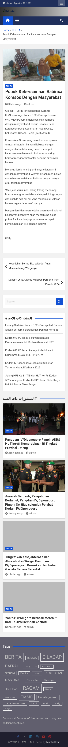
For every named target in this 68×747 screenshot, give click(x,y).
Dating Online (31, 666)
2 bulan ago (14, 627)
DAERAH (12, 666)
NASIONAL (13, 680)
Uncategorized (48, 697)
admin (30, 104)
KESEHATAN (54, 673)
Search (59, 301)
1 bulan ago (14, 574)
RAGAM (31, 688)
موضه (7, 708)
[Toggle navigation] (17, 20)
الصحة (45, 703)
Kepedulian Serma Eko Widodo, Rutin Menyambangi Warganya (30, 266)
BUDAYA (32, 658)
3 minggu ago (15, 513)
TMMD (27, 697)
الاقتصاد (34, 703)
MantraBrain (53, 742)
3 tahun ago (14, 104)
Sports (48, 689)
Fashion (24, 673)
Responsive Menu (61, 3)
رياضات (57, 703)
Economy (47, 666)
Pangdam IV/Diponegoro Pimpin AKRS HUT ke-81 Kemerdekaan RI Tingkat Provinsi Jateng (32, 444)
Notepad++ (32, 680)
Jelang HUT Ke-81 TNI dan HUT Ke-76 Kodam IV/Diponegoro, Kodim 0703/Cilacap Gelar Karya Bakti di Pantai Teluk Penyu (32, 380)
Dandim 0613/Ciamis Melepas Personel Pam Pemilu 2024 (34, 282)
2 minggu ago (15, 452)
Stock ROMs (10, 698)
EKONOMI (10, 673)
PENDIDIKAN (11, 689)
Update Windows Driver (15, 703)
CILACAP (52, 657)
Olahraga (49, 680)
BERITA (9, 86)
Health (37, 673)
